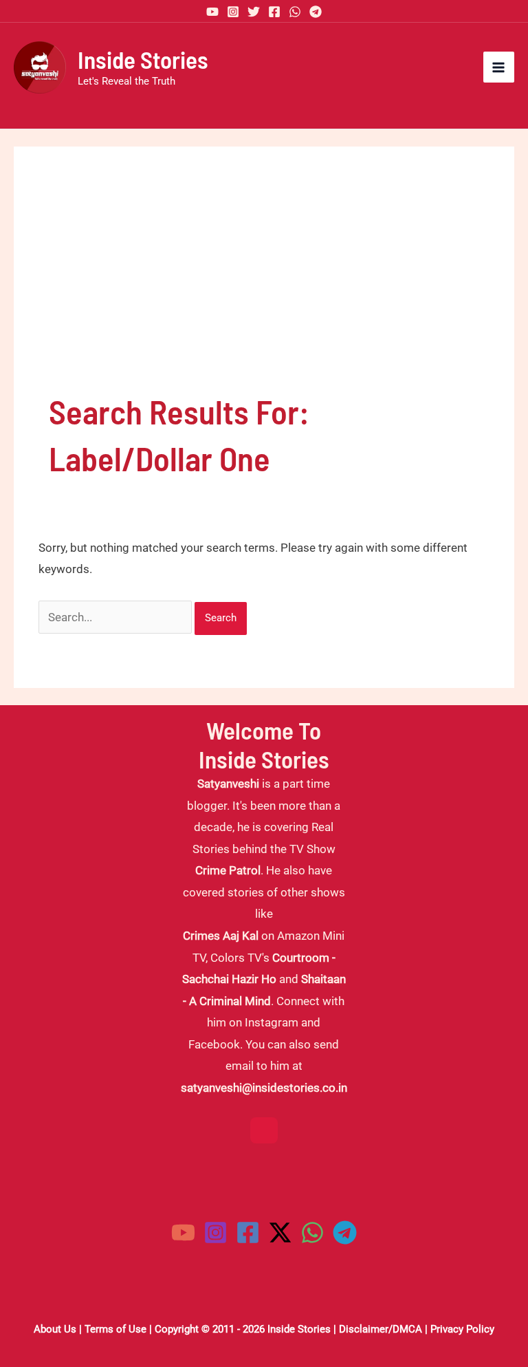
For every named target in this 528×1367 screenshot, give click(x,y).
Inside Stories (143, 59)
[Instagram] (233, 12)
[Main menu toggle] (499, 67)
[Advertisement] (264, 285)
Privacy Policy (462, 1329)
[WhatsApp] (295, 12)
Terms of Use (115, 1329)
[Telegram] (315, 12)
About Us (55, 1329)
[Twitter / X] (280, 1232)
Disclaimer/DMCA (380, 1329)
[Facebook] (274, 12)
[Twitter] (254, 12)
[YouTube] (212, 12)
